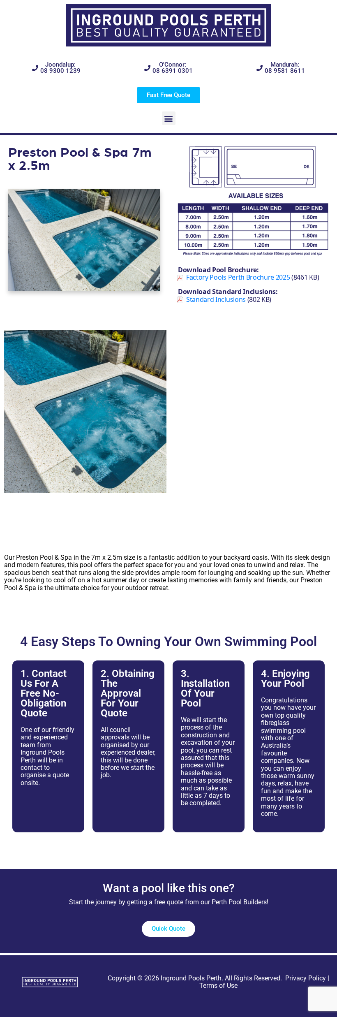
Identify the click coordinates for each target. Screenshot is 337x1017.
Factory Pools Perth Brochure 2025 (238, 277)
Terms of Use (218, 985)
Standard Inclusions (216, 299)
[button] (168, 118)
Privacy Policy (305, 978)
